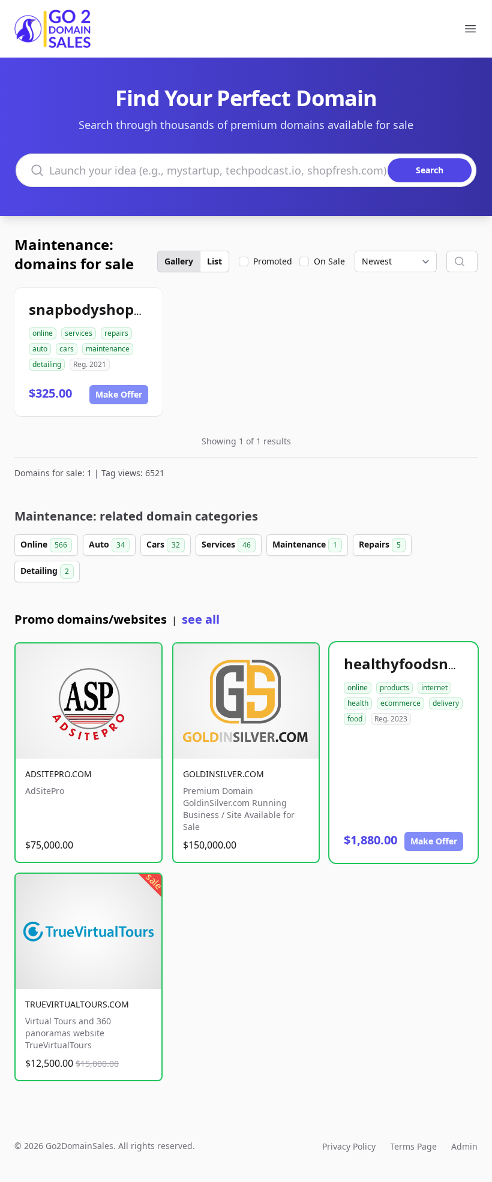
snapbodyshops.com (102, 309)
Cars (163, 544)
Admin (464, 1146)
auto (39, 349)
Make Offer (118, 394)
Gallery (178, 261)
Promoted (272, 261)
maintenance (108, 349)
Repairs (380, 544)
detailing (46, 364)
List (214, 261)
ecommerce (400, 703)
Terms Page (413, 1146)
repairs (116, 333)
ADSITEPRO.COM (58, 774)
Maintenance (304, 544)
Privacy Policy (349, 1146)
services (78, 333)
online (42, 333)
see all (201, 619)
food (354, 719)
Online (43, 544)
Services (226, 544)
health (357, 703)
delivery (446, 703)
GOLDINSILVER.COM (223, 774)
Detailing (44, 570)
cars (66, 349)
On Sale (329, 261)
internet (434, 687)
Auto (107, 544)
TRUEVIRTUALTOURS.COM (77, 1004)
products (394, 687)
